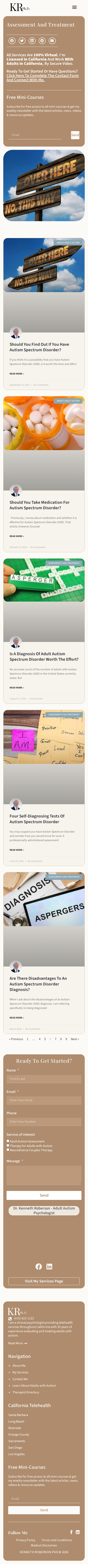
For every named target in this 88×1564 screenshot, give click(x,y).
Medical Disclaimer (44, 1545)
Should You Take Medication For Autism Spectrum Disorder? (40, 505)
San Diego (15, 1447)
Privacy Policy (25, 1540)
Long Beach (16, 1421)
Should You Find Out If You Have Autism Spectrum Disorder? (39, 347)
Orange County (18, 1434)
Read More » (17, 374)
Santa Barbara (18, 1415)
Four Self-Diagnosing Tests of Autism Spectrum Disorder (37, 819)
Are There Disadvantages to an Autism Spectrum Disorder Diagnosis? (38, 984)
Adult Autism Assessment (27, 1141)
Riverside (14, 1428)
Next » (75, 1039)
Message (14, 1161)
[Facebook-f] (71, 1532)
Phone (12, 1113)
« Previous (16, 1039)
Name (12, 1070)
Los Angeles (16, 1454)
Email (11, 1091)
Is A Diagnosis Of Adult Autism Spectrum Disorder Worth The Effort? (44, 656)
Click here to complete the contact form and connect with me (43, 78)
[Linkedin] (78, 1532)
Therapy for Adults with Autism (31, 1146)
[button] (74, 7)
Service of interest (21, 1134)
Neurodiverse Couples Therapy (31, 1150)
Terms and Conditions (56, 1540)
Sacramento (16, 1441)
